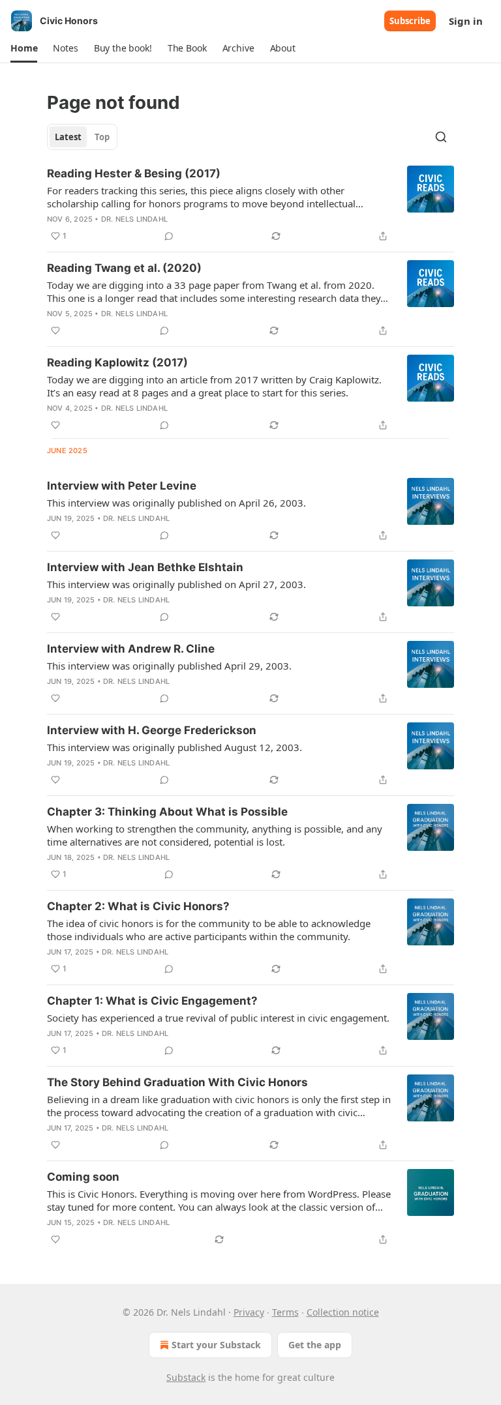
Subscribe (410, 21)
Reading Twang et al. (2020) (124, 267)
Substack (185, 1377)
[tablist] (82, 137)
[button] (24, 48)
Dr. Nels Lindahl (134, 219)
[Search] (441, 137)
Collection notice (343, 1312)
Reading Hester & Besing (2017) (133, 173)
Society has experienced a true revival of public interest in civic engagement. (218, 1017)
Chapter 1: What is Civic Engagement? (152, 1000)
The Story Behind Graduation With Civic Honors (177, 1082)
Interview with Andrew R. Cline (131, 648)
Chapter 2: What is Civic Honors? (138, 906)
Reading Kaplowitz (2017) (117, 362)
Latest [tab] (68, 137)
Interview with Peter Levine (121, 485)
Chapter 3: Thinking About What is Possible (167, 811)
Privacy (249, 1312)
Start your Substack (216, 1344)
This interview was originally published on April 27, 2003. (176, 584)
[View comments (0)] (168, 236)
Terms (285, 1312)
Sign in (466, 20)
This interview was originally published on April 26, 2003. (176, 502)
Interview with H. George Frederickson (151, 730)
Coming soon (83, 1176)
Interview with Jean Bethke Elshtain (145, 567)
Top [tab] (102, 137)
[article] (250, 205)
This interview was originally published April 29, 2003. (169, 665)
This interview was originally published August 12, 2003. (174, 747)
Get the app (314, 1344)
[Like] (55, 330)
